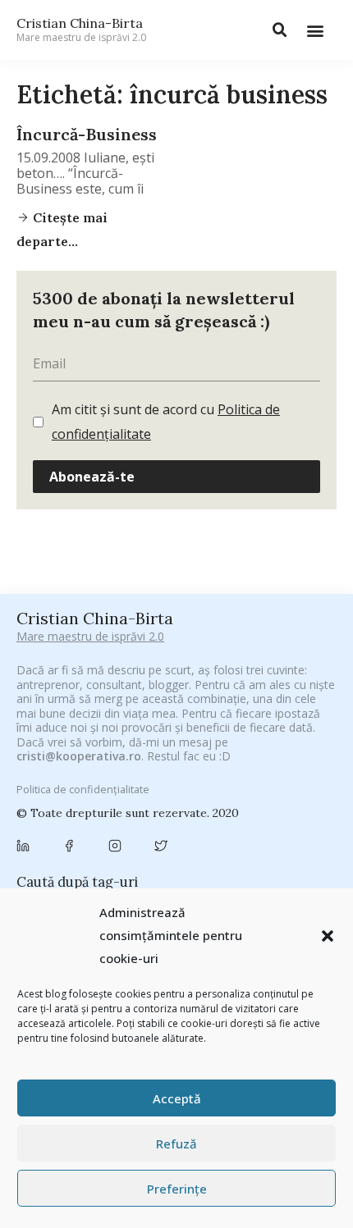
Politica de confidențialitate (82, 789)
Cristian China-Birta (81, 29)
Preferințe (177, 1188)
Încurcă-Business (86, 134)
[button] (327, 936)
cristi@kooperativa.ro (78, 756)
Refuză (176, 1143)
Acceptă (177, 1098)
